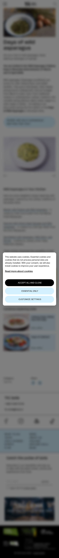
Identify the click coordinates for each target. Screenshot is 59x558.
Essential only (29, 291)
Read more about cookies (19, 271)
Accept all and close (30, 283)
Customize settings (30, 299)
